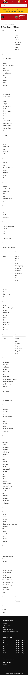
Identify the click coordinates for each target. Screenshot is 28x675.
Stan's (4, 479)
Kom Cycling (19, 266)
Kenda (17, 261)
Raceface (5, 409)
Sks (3, 459)
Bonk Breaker (6, 73)
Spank (4, 466)
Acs (16, 37)
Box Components (7, 78)
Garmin (4, 212)
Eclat (4, 165)
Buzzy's (4, 85)
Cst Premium (6, 128)
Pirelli (4, 374)
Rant (3, 414)
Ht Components (7, 238)
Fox (3, 193)
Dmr (3, 149)
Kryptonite (18, 273)
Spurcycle (5, 474)
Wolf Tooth (5, 590)
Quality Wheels (7, 400)
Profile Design (6, 384)
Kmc (16, 263)
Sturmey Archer (7, 486)
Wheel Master (6, 577)
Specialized (6, 469)
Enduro (4, 170)
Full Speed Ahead (7, 198)
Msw (4, 327)
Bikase (4, 63)
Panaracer (5, 362)
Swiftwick (5, 503)
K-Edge (17, 258)
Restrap (4, 419)
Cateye (4, 104)
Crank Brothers (7, 123)
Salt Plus (5, 442)
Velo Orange (6, 559)
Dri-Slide (5, 151)
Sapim (4, 445)
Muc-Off (4, 330)
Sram (4, 476)
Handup (4, 228)
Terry (4, 521)
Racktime (5, 411)
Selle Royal (5, 452)
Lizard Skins (6, 294)
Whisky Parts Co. (7, 582)
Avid (16, 47)
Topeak (4, 534)
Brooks (4, 80)
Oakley (17, 338)
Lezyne (4, 289)
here (22, 11)
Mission (4, 317)
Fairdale (4, 186)
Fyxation (5, 201)
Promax (4, 386)
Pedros (4, 369)
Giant (4, 215)
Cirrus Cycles (6, 111)
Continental (6, 121)
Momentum (6, 322)
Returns (5, 627)
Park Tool (5, 364)
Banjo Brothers (7, 58)
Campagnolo (6, 94)
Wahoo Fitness (7, 570)
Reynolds (5, 423)
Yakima (17, 601)
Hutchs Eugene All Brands (9, 24)
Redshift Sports (7, 416)
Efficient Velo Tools (8, 168)
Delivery (5, 623)
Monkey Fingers (7, 325)
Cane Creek (6, 96)
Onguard (18, 346)
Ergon (4, 175)
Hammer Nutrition (8, 226)
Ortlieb (17, 353)
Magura (4, 305)
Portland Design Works (9, 379)
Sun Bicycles (6, 488)
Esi (3, 177)
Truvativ (4, 538)
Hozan (4, 236)
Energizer (5, 172)
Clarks (4, 113)
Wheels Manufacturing (9, 580)
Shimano (5, 454)
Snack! (4, 462)
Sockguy (5, 464)
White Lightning (7, 585)
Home (2, 24)
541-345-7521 (7, 662)
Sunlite (4, 493)
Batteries (5, 61)
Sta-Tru (4, 481)
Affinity (17, 40)
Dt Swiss (5, 154)
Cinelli (4, 108)
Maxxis (4, 310)
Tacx (3, 512)
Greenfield (5, 217)
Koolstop (18, 268)
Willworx (5, 587)
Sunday (4, 491)
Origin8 (17, 351)
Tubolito (4, 541)
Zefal (4, 610)
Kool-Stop (18, 270)
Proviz (4, 389)
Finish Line (5, 191)
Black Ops (5, 70)
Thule (4, 529)
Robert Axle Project (8, 428)
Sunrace (5, 496)
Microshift (5, 313)
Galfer (4, 210)
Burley (4, 83)
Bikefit (4, 68)
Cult (3, 130)
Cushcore (5, 133)
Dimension (5, 146)
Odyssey (18, 343)
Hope (4, 233)
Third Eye (5, 526)
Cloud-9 (4, 116)
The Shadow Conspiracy (10, 524)
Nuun (4, 338)
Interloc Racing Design (9, 247)
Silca (3, 457)
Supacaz (5, 498)
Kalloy (17, 256)
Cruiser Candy (6, 125)
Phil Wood (5, 372)
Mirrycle (4, 315)
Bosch (4, 75)
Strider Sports (6, 483)
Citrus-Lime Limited (19, 673)
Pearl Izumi (5, 367)
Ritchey (4, 426)
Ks (16, 275)
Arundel (17, 45)
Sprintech (5, 471)
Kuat (16, 280)
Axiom (17, 49)
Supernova (5, 500)
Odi (16, 341)
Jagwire (4, 256)
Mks (3, 320)
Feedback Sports (7, 189)
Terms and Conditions (8, 629)
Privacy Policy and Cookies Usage (10, 631)
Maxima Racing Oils (8, 308)
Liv (3, 292)
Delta (4, 144)
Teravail (4, 519)
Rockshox (5, 431)
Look (4, 296)
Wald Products (6, 573)
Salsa (4, 440)
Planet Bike (5, 377)
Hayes (4, 231)
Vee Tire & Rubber (8, 556)
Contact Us (5, 664)
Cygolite (5, 135)
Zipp (3, 612)
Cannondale (6, 99)
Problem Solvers (7, 381)
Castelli (4, 101)
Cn (3, 118)
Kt (16, 278)
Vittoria (4, 561)
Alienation (18, 42)
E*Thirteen (5, 163)
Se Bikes (5, 449)
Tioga (4, 531)
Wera (4, 575)
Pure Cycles (6, 391)
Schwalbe (5, 447)
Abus (16, 35)
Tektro (4, 517)
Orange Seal (19, 348)
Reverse (5, 421)
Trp (3, 536)
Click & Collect (6, 625)
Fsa (3, 196)
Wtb (3, 592)
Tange (4, 514)
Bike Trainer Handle (8, 66)
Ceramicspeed (7, 106)
